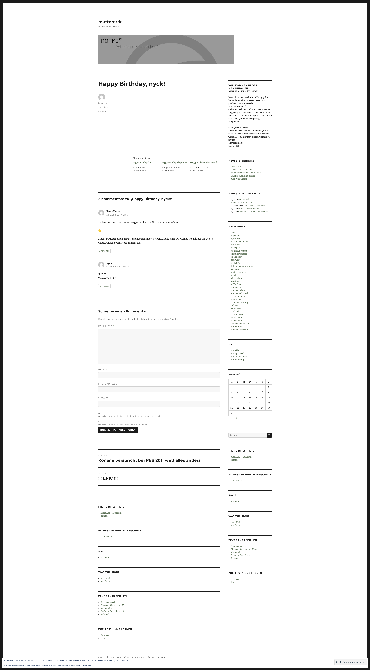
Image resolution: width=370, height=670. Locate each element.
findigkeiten (236, 257)
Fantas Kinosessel (239, 251)
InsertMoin (106, 578)
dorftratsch (236, 245)
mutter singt (236, 287)
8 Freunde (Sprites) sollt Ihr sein (246, 173)
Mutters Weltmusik (239, 293)
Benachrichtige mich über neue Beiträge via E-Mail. (122, 424)
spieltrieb (235, 311)
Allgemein (103, 111)
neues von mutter (239, 296)
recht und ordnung (239, 302)
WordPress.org (237, 359)
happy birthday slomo (143, 162)
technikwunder (238, 317)
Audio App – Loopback (111, 513)
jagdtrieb (235, 269)
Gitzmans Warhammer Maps (114, 605)
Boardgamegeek (108, 602)
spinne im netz (237, 314)
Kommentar (106, 326)
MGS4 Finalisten (238, 284)
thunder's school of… (240, 323)
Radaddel (105, 614)
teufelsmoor (236, 320)
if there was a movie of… (242, 266)
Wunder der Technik (240, 329)
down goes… (236, 248)
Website (103, 398)
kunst (233, 275)
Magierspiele (106, 608)
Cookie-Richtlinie (83, 666)
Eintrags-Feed (237, 353)
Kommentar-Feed (239, 356)
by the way (235, 238)
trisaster (104, 516)
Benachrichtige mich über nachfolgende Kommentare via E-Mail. (129, 416)
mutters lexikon (238, 290)
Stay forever (106, 581)
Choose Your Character (241, 170)
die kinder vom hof (239, 242)
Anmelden (235, 350)
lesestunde (236, 281)
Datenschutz (106, 537)
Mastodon (105, 557)
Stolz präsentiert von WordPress (156, 657)
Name (102, 370)
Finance (234, 203)
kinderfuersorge (238, 272)
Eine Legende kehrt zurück (243, 176)
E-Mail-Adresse (108, 384)
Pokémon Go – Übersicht (112, 611)
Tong (103, 638)
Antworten (104, 251)
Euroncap (105, 635)
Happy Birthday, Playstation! (175, 162)
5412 (233, 232)
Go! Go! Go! (236, 167)
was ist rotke (236, 326)
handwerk (235, 260)
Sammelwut (236, 308)
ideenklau (235, 263)
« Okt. (237, 418)
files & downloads (239, 254)
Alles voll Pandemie (239, 179)
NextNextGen (237, 299)
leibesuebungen (238, 278)
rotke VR (235, 305)
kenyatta (102, 103)
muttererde (110, 21)
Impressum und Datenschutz (124, 657)
